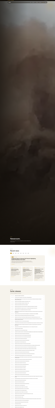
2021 (25, 253)
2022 (23, 253)
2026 (13, 253)
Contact (46, 2)
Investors (37, 2)
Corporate (33, 2)
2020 (28, 253)
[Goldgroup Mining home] (9, 2)
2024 (18, 253)
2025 (15, 253)
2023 (20, 253)
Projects (40, 2)
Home (30, 2)
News (43, 2)
